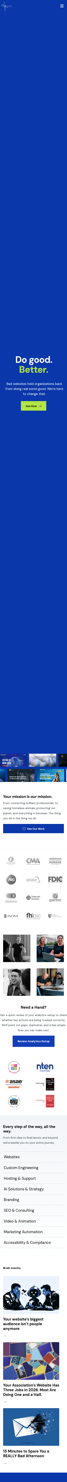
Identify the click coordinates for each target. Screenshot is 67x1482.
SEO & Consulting (19, 1210)
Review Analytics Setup (34, 1041)
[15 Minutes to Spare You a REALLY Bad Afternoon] (31, 1426)
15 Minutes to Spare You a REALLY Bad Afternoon (26, 1453)
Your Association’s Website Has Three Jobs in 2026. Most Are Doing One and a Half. (31, 1390)
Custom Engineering (21, 1167)
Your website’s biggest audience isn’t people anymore (23, 1324)
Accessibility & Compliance (27, 1242)
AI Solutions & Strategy (24, 1189)
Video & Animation (20, 1221)
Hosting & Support (20, 1178)
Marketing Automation (23, 1231)
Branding (11, 1199)
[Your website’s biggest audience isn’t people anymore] (31, 1294)
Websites (12, 1156)
